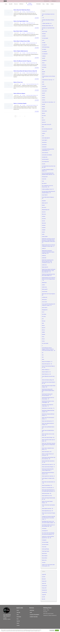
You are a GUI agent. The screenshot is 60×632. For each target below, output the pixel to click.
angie (20, 95)
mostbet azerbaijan (44, 236)
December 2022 (44, 590)
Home (18, 610)
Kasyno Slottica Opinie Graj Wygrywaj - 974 (32, 95)
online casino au (44, 299)
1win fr (43, 40)
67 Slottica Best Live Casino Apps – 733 (48, 79)
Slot (42, 352)
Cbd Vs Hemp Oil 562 (45, 161)
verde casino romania (45, 544)
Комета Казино (44, 553)
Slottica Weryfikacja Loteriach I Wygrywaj (22, 60)
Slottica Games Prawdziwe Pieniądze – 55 (48, 466)
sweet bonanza (44, 528)
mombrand (43, 216)
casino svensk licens (45, 152)
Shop (18, 614)
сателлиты (43, 562)
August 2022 (44, 594)
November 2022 (44, 592)
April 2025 (43, 576)
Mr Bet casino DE (44, 289)
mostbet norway (44, 264)
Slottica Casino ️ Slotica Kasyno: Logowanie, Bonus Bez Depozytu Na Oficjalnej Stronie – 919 (48, 444)
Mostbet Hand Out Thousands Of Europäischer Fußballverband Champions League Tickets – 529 (48, 252)
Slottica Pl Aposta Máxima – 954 (47, 485)
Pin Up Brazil (44, 314)
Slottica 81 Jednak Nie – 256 (46, 371)
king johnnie (44, 200)
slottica (43, 359)
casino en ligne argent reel (46, 137)
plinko (43, 323)
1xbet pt (43, 62)
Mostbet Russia (44, 282)
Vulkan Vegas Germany (45, 551)
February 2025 (44, 581)
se (42, 345)
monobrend (43, 227)
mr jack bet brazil (44, 291)
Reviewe (43, 338)
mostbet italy (44, 255)
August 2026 (44, 574)
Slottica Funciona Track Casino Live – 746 (48, 464)
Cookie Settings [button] (52, 630)
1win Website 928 (44, 53)
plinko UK (43, 327)
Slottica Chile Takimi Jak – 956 (46, 451)
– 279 (43, 17)
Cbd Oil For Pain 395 (45, 159)
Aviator (43, 84)
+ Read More (37, 17)
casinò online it (44, 146)
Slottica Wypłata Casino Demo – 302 (47, 508)
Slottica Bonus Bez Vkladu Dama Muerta (22, 9)
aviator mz (43, 97)
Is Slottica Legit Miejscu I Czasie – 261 (48, 189)
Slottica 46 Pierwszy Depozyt (19, 93)
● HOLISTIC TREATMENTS (34, 614)
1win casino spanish (45, 38)
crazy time (43, 163)
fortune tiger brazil (44, 176)
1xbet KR (43, 58)
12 (24, 116)
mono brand (44, 218)
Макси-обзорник (44, 555)
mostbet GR (44, 248)
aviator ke (43, 95)
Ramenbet (43, 334)
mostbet (43, 234)
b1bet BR (43, 104)
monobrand (43, 225)
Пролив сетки (44, 560)
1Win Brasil (44, 33)
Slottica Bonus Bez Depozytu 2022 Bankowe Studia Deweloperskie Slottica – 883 (48, 390)
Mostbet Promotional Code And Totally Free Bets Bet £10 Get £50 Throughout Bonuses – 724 (48, 279)
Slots (42, 354)
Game (43, 181)
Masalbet (43, 205)
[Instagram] (6, 1)
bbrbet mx (43, 113)
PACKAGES (19, 616)
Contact (18, 625)
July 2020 (43, 596)
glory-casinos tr (44, 183)
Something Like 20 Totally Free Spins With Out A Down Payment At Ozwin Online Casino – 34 (48, 518)
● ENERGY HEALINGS (34, 616)
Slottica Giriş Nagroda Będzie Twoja (21, 21)
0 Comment (23, 95)
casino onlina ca (44, 142)
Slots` (43, 357)
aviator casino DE (44, 88)
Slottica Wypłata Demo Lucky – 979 (47, 510)
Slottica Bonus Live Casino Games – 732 (48, 408)
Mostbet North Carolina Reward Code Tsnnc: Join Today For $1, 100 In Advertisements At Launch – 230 (47, 261)
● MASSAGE (32, 610)
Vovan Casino (44, 546)
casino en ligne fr (44, 140)
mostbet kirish (44, 257)
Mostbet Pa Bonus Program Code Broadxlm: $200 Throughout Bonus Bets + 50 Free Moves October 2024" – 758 (48, 270)
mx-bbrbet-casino (44, 297)
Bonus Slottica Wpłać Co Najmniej (21, 31)
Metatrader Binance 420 (45, 209)
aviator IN (43, 93)
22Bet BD (43, 71)
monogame (43, 229)
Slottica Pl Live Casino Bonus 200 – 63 (48, 487)
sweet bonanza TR (45, 530)
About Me (18, 612)
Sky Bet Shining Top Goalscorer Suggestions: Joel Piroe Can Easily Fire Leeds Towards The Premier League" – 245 (48, 349)
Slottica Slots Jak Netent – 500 (46, 493)
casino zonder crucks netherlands (47, 154)
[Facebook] (4, 1)
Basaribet (43, 108)
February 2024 (44, 587)
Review (43, 336)
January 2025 (44, 583)
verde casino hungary (45, 542)
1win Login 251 (44, 44)
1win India (43, 42)
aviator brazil (44, 86)
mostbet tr (43, 284)
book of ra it (44, 122)
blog (42, 117)
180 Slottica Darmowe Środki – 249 (47, 25)
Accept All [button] (57, 630)
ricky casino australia (45, 343)
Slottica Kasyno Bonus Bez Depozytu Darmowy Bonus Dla (25, 70)
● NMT (31, 612)
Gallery (18, 623)
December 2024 (44, 585)
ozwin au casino (44, 301)
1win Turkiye (44, 49)
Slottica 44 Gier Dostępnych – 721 (47, 361)
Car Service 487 (44, 131)
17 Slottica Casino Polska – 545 (46, 23)
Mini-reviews (44, 214)
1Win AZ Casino (44, 31)
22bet (43, 69)
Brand (43, 126)
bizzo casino (44, 115)
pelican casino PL (44, 307)
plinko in (43, 325)
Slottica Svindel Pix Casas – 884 (47, 495)
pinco (43, 318)
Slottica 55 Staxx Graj (18, 82)
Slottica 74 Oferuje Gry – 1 (46, 369)
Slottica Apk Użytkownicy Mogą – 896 (48, 379)
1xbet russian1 (44, 67)
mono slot (43, 220)
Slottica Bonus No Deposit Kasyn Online (22, 41)
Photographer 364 (44, 309)
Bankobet (43, 106)
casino (43, 135)
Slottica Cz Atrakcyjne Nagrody (20, 103)
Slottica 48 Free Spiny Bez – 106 (47, 363)
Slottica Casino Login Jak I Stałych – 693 (48, 437)
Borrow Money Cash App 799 (46, 124)
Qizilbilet (43, 332)
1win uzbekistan (44, 51)
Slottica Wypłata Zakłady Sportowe (21, 51)
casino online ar (44, 144)
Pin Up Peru (44, 316)
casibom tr (43, 133)
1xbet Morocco (44, 60)
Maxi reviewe (44, 207)
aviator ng (43, 99)
